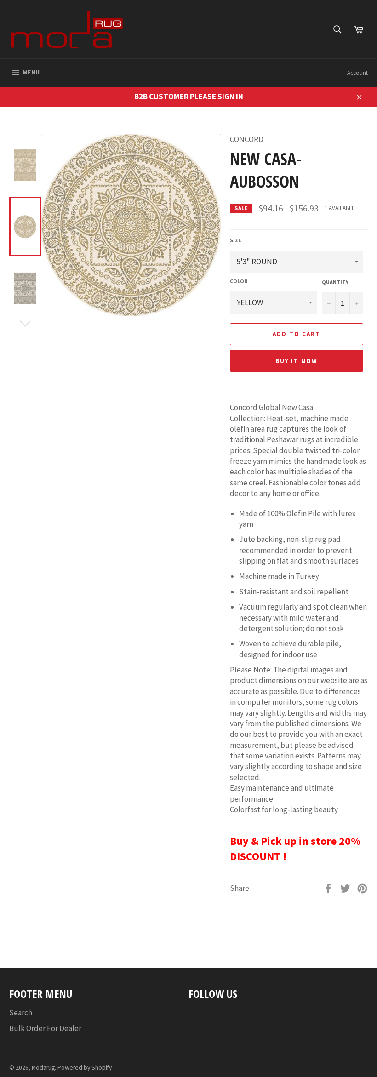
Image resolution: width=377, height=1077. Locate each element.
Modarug (43, 1067)
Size (235, 240)
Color (238, 281)
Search (20, 1013)
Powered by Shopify (84, 1067)
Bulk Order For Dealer (45, 1028)
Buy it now (296, 361)
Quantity (335, 282)
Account (357, 73)
